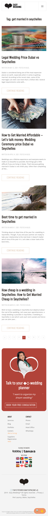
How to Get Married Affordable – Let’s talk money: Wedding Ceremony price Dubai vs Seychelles (22, 142)
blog (27, 68)
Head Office (30, 427)
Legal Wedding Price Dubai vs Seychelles (20, 59)
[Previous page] (4, 337)
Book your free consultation (20, 405)
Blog (9, 424)
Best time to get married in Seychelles (19, 219)
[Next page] (43, 337)
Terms (24, 495)
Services (11, 420)
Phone (28, 420)
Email (28, 424)
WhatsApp (29, 431)
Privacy (40, 493)
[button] (42, 6)
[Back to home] (13, 6)
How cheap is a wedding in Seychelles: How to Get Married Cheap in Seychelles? (21, 295)
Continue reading (15, 91)
